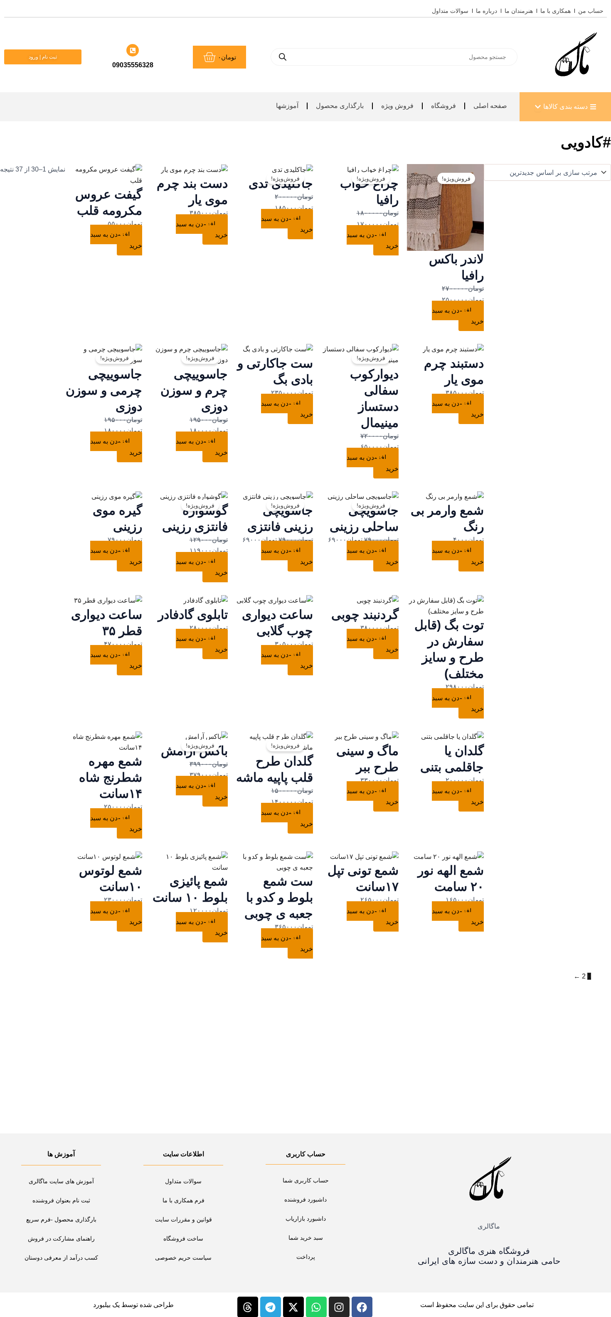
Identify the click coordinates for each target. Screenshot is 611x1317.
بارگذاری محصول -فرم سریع (61, 1219)
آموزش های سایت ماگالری (61, 1181)
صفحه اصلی (490, 105)
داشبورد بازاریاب (306, 1218)
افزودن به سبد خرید (458, 316)
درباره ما (486, 10)
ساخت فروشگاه (183, 1238)
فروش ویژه (397, 105)
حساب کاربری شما (306, 1180)
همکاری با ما (555, 10)
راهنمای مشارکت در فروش (61, 1238)
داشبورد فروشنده (305, 1199)
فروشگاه (443, 105)
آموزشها (287, 105)
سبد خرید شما (305, 1237)
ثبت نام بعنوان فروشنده (61, 1200)
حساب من (591, 10)
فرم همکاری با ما (183, 1200)
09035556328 (132, 65)
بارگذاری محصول (340, 105)
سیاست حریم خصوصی (183, 1257)
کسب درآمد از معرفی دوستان (61, 1257)
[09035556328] (132, 50)
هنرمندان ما (519, 10)
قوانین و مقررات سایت (183, 1219)
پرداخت (305, 1256)
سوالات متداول (450, 10)
